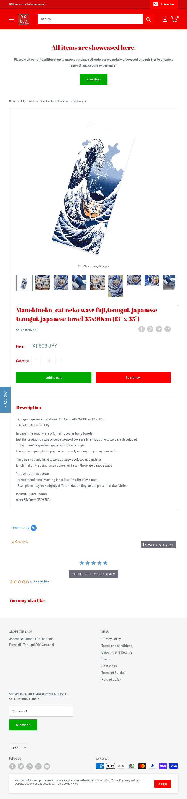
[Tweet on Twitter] (159, 329)
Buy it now (133, 377)
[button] (158, 544)
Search (106, 659)
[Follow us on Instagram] (29, 766)
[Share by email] (167, 329)
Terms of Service (113, 672)
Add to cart (54, 377)
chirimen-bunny (27, 329)
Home (12, 101)
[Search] (148, 19)
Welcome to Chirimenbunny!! (27, 4)
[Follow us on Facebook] (12, 766)
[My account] (165, 19)
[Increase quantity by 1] (61, 361)
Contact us (109, 666)
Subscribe (167, 4)
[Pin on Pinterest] (150, 329)
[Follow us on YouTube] (47, 766)
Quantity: (22, 361)
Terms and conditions (116, 646)
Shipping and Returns (116, 652)
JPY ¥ (15, 747)
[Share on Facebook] (141, 329)
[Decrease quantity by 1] (37, 361)
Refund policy (111, 679)
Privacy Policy (111, 639)
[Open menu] (11, 19)
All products (28, 101)
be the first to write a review (93, 574)
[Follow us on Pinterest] (38, 766)
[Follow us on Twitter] (21, 766)
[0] (174, 19)
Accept (162, 783)
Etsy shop (94, 79)
